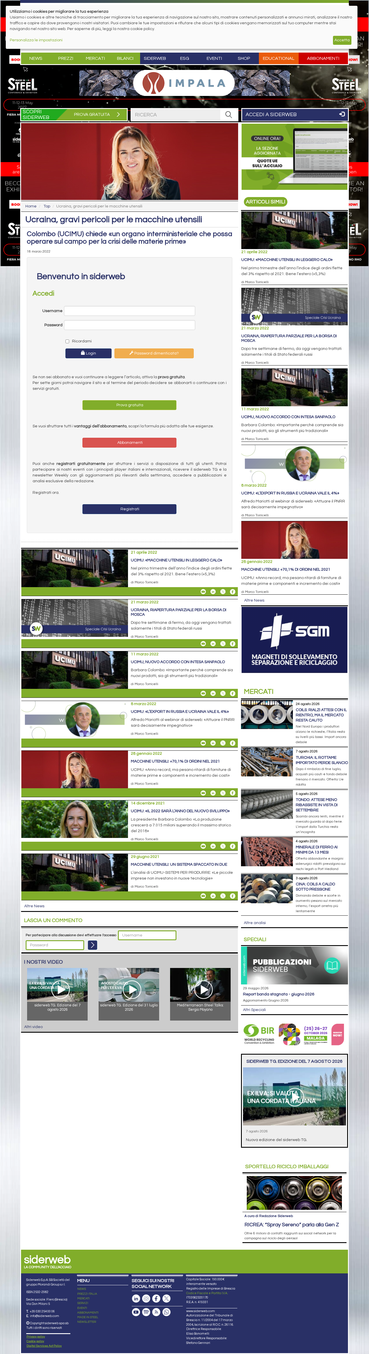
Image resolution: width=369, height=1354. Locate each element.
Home (31, 206)
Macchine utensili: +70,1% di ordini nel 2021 (175, 761)
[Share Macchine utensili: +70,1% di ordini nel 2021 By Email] (203, 793)
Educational (278, 58)
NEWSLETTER (86, 1321)
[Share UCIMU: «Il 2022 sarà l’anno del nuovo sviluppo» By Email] (203, 846)
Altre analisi (255, 923)
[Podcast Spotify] (146, 1312)
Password (53, 325)
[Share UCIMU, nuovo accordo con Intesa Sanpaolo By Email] (203, 693)
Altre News (34, 906)
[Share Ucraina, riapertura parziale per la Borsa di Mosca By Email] (203, 644)
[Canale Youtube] (136, 1312)
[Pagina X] (166, 1298)
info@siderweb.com (44, 1316)
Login (90, 353)
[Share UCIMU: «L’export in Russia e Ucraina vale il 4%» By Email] (203, 743)
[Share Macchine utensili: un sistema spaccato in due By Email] (203, 896)
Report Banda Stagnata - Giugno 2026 (278, 994)
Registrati (129, 509)
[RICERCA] (229, 114)
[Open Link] (184, 83)
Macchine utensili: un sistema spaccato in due (179, 865)
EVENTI (82, 1308)
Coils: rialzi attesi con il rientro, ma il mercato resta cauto (321, 715)
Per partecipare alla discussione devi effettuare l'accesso (71, 935)
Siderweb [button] (155, 58)
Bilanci (125, 58)
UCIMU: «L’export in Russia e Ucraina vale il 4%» (180, 712)
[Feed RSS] (156, 1312)
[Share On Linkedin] (213, 592)
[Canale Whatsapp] (166, 1312)
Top (47, 206)
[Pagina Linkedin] (136, 1298)
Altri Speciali (254, 1010)
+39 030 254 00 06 (42, 1311)
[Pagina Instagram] (146, 1298)
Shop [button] (244, 58)
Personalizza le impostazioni (36, 40)
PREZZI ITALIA (87, 1293)
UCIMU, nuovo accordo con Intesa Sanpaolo (178, 662)
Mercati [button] (95, 58)
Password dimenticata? (156, 353)
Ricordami (81, 341)
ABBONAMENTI (88, 1312)
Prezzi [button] (65, 58)
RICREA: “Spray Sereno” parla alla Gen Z (291, 1224)
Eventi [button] (214, 58)
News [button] (35, 58)
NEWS (81, 1289)
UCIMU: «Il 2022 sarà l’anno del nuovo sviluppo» (180, 811)
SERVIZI (82, 1303)
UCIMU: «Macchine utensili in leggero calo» (176, 560)
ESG (184, 58)
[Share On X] (223, 592)
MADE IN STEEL (87, 1317)
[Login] (92, 945)
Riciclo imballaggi (287, 1166)
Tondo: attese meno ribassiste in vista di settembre (317, 805)
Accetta (342, 40)
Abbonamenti (323, 58)
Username (52, 311)
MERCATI (83, 1298)
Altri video (33, 1027)
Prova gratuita (129, 405)
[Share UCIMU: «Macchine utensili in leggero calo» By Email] (203, 592)
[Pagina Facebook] (156, 1298)
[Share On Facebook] (232, 592)
